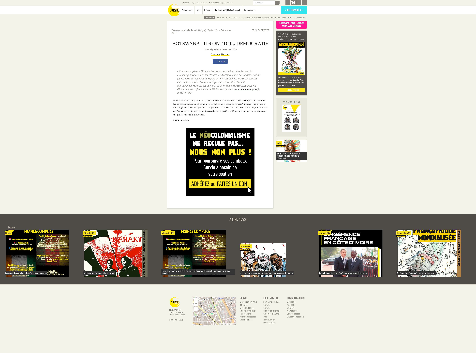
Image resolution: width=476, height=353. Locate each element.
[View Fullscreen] (196, 309)
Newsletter (214, 3)
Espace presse (226, 3)
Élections (225, 54)
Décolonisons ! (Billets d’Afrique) (227, 9)
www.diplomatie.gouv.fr (246, 89)
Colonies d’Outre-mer (272, 18)
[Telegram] (287, 3)
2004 (210, 30)
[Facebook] (298, 3)
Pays (197, 9)
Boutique (186, 3)
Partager (221, 61)
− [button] (196, 303)
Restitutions (288, 18)
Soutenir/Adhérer (294, 10)
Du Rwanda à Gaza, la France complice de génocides (291, 24)
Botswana (215, 54)
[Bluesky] (293, 4)
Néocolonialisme (254, 18)
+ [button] (196, 299)
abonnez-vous (292, 90)
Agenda (195, 3)
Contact (204, 3)
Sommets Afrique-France (227, 18)
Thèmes (207, 9)
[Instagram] (304, 3)
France (242, 18)
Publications (248, 9)
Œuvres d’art (301, 18)
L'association (186, 9)
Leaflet (221, 324)
